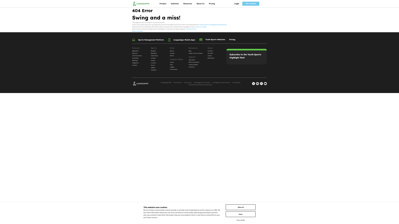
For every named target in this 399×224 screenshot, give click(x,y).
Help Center (192, 60)
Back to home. (137, 31)
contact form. (191, 29)
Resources (188, 3)
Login (236, 4)
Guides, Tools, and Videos (196, 53)
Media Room (211, 58)
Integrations (135, 63)
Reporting (134, 60)
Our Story (210, 51)
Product (164, 3)
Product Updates (193, 64)
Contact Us (192, 67)
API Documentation (194, 62)
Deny (241, 214)
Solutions (176, 3)
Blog (190, 51)
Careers (210, 55)
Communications (137, 55)
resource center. (201, 27)
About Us (202, 3)
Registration (135, 51)
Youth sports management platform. (213, 25)
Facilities (134, 65)
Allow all (241, 207)
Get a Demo (251, 3)
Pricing (212, 4)
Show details (240, 220)
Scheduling (135, 58)
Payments (134, 53)
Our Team (210, 53)
